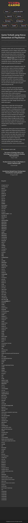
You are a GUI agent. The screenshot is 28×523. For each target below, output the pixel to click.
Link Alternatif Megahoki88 (7, 405)
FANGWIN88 (4, 237)
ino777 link (3, 398)
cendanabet (4, 491)
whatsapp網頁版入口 (5, 301)
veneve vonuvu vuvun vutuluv (8, 479)
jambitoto (3, 462)
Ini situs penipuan (5, 311)
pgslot (2, 435)
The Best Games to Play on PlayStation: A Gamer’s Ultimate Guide (14, 162)
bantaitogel (3, 190)
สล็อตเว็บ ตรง (4, 217)
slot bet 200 (3, 486)
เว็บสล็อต (3, 203)
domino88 (3, 403)
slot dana (3, 449)
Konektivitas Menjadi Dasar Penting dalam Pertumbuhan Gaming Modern (14, 172)
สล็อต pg (3, 200)
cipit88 (2, 232)
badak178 (3, 193)
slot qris (3, 442)
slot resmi (3, 208)
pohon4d (3, 287)
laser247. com (4, 417)
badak (2, 333)
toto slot (3, 210)
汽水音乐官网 (4, 274)
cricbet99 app (4, 297)
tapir (2, 348)
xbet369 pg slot (4, 425)
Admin (5, 42)
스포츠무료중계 (4, 388)
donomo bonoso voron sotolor (8, 483)
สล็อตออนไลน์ (4, 265)
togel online (3, 289)
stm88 (2, 378)
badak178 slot (4, 308)
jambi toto (3, 461)
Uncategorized (7, 44)
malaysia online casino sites (7, 471)
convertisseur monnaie (6, 343)
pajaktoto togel (4, 380)
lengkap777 (3, 316)
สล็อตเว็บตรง (4, 207)
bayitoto (3, 188)
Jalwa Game (3, 395)
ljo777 (2, 452)
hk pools (3, 387)
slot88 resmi (4, 434)
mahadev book (4, 420)
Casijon (3, 218)
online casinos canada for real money (9, 412)
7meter (3, 402)
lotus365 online (4, 432)
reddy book (3, 419)
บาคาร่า (3, 385)
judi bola (3, 279)
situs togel (3, 294)
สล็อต (2, 254)
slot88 (2, 284)
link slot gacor (4, 205)
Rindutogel (3, 447)
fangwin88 (3, 195)
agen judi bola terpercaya (6, 429)
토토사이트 (3, 481)
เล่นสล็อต (3, 245)
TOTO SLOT (3, 371)
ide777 (2, 341)
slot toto (3, 198)
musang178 (3, 249)
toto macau (3, 414)
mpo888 (3, 444)
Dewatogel (3, 474)
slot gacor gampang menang (7, 365)
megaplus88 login (5, 393)
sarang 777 (3, 319)
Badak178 (3, 282)
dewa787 (3, 247)
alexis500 (3, 400)
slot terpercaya (4, 186)
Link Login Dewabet (5, 415)
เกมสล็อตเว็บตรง (4, 257)
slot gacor (3, 212)
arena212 (3, 271)
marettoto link (4, 350)
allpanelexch (4, 422)
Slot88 (2, 451)
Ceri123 (3, 269)
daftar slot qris (4, 408)
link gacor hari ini (5, 392)
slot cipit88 (3, 356)
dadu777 (3, 242)
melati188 (3, 360)
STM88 (2, 304)
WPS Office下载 (4, 299)
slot (2, 259)
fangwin (3, 370)
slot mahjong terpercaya (6, 358)
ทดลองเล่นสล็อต (4, 220)
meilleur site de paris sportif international (10, 353)
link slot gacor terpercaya (6, 488)
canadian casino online (6, 427)
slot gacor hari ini (5, 185)
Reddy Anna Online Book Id (7, 439)
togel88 (3, 368)
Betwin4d (3, 407)
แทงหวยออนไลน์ (4, 382)
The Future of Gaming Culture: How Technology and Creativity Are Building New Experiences (14, 154)
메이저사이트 (4, 397)
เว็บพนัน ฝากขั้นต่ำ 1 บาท (6, 213)
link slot (3, 197)
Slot (2, 489)
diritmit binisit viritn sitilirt (6, 477)
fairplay (3, 424)
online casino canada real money (8, 440)
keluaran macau (4, 476)
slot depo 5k (4, 215)
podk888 (3, 260)
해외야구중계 (4, 336)
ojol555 (3, 430)
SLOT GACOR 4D (4, 456)
